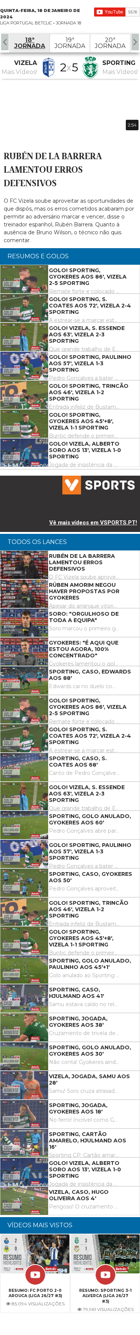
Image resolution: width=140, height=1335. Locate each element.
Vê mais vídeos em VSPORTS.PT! (93, 522)
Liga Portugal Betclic (26, 23)
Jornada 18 (68, 23)
